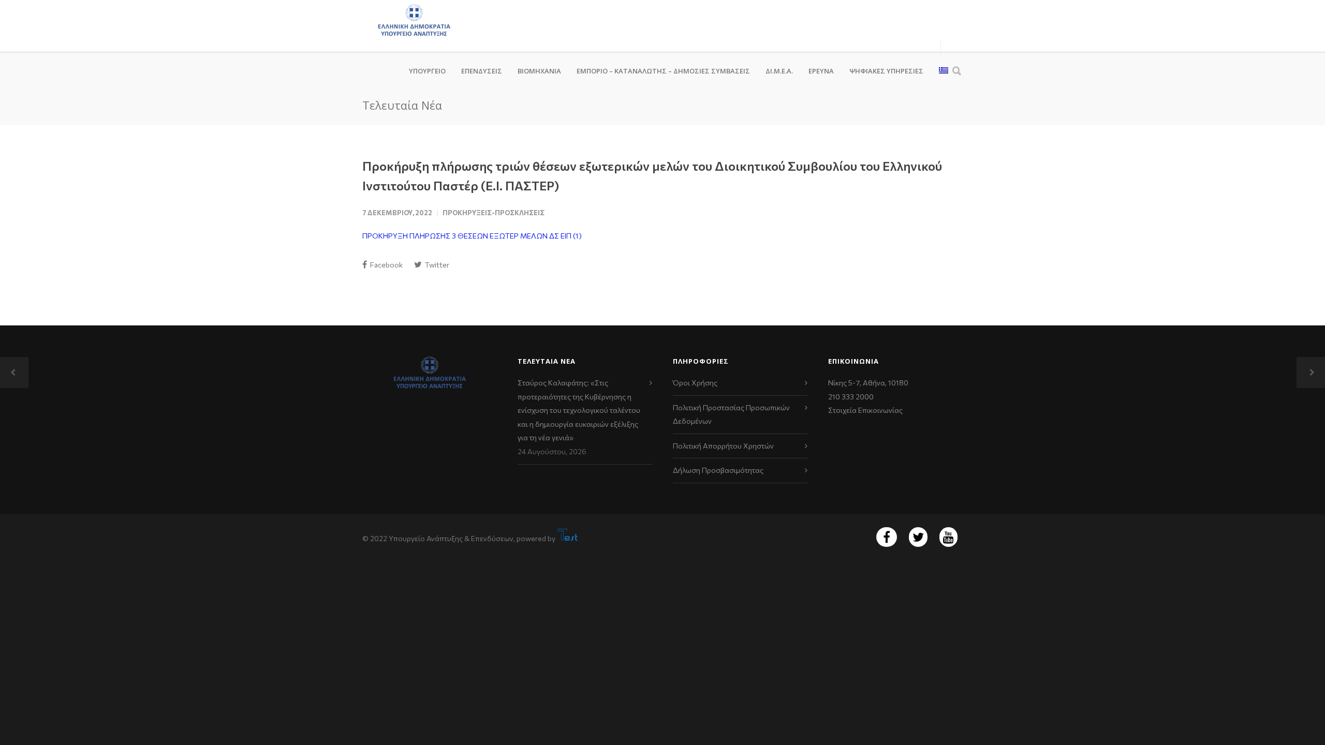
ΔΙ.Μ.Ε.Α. (779, 71)
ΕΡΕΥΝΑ (821, 71)
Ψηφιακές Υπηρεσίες (886, 71)
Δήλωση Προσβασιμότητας (718, 470)
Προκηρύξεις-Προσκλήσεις (493, 212)
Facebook (386, 264)
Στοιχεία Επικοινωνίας (865, 410)
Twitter (436, 264)
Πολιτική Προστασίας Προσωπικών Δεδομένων (731, 414)
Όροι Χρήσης (695, 382)
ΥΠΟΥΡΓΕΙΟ (427, 71)
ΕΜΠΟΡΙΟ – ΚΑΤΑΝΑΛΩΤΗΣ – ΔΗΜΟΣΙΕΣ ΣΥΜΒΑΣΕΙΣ (663, 71)
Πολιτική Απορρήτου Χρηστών (723, 445)
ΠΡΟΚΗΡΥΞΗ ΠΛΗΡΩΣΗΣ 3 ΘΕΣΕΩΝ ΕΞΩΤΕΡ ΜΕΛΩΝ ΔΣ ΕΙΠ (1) (472, 235)
